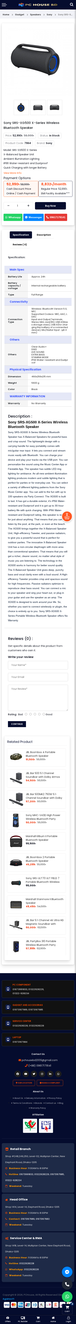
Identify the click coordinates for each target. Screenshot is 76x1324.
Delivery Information (36, 1098)
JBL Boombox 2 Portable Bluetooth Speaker (40, 859)
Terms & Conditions (22, 1103)
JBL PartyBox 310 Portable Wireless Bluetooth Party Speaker (41, 944)
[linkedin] (50, 1074)
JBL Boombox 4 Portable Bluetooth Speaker (40, 754)
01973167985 (57, 1174)
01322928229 (41, 1174)
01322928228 (26, 1263)
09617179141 (57, 217)
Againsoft (8, 1299)
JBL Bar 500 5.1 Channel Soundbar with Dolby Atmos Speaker (43, 776)
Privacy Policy (55, 1098)
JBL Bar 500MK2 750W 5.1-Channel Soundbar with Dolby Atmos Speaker (44, 797)
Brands (38, 1103)
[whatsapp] (58, 1074)
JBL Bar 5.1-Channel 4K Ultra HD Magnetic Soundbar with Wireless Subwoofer (45, 923)
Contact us (50, 1103)
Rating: (12, 714)
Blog (61, 1103)
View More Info (13, 173)
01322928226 (31, 1269)
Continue (17, 724)
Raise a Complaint (51, 1083)
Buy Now (50, 206)
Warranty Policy (38, 1108)
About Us (18, 1098)
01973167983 (42, 1219)
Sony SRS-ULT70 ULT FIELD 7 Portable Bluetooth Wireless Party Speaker (43, 881)
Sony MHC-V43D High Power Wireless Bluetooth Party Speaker (43, 818)
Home (6, 14)
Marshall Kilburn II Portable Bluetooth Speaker (41, 838)
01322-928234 (13, 1180)
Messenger (35, 217)
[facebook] (17, 1074)
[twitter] (34, 1074)
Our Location (24, 1083)
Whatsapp (14, 217)
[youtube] (26, 1074)
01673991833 (26, 1174)
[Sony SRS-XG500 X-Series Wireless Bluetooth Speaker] (38, 62)
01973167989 (28, 1219)
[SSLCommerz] (38, 1305)
